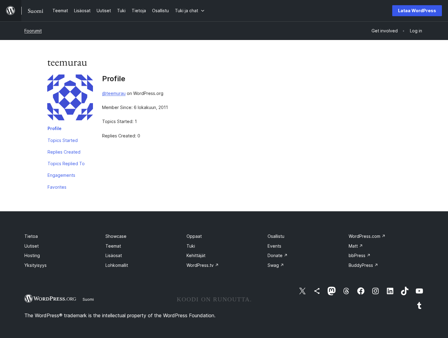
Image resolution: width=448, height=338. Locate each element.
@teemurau (114, 93)
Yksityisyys (35, 265)
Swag (276, 265)
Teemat (113, 246)
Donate (278, 255)
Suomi (88, 299)
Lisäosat (113, 255)
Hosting (32, 255)
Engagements (61, 175)
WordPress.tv (203, 265)
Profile (55, 128)
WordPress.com (367, 236)
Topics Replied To (66, 163)
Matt (356, 246)
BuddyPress (363, 265)
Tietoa (31, 236)
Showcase (115, 236)
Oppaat (194, 236)
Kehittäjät (196, 255)
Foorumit (33, 30)
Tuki (191, 246)
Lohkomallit (116, 265)
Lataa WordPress (417, 10)
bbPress (360, 255)
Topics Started (63, 140)
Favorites (57, 187)
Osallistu (276, 236)
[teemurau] (70, 99)
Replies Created (64, 151)
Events (274, 246)
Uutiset (31, 246)
